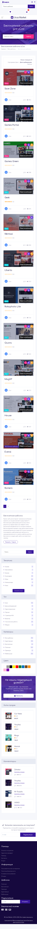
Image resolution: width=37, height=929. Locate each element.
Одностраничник (10, 609)
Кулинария (8, 576)
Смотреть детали (19, 772)
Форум (7, 625)
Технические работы (11, 621)
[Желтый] (14, 666)
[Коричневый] (26, 666)
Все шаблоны (12, 49)
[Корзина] (27, 12)
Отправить (25, 901)
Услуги (3, 860)
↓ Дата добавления (25, 62)
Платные (7, 647)
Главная (3, 49)
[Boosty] (5, 2)
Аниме (7, 566)
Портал (7, 612)
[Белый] (4, 666)
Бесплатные (8, 644)
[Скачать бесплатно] (28, 72)
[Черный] (11, 666)
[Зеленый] (20, 666)
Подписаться (27, 835)
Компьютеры (9, 582)
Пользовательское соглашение (10, 868)
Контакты (4, 858)
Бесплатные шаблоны (11, 446)
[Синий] (23, 666)
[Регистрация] (32, 2)
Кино (6, 585)
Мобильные (8, 653)
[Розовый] (4, 670)
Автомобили (9, 569)
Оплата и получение (7, 850)
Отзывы (3, 876)
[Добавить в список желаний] (25, 72)
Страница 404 (9, 615)
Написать (19, 696)
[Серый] (7, 666)
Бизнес (7, 573)
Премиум (8, 650)
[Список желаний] (10, 12)
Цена (16, 62)
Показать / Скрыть (10, 542)
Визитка (7, 618)
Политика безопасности (8, 871)
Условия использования (8, 873)
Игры (6, 83)
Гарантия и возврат (7, 853)
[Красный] (17, 666)
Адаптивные (9, 641)
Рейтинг (29, 64)
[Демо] (31, 72)
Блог (6, 192)
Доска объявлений (10, 606)
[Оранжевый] (29, 666)
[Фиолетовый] (7, 670)
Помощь (3, 855)
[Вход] (35, 2)
